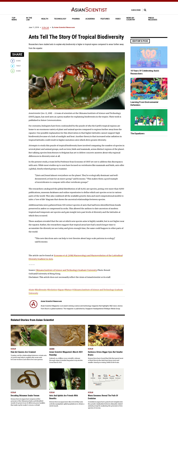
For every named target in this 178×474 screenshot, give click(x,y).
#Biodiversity (41, 289)
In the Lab (45, 27)
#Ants (31, 289)
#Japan (60, 289)
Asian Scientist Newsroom (64, 27)
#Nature (68, 289)
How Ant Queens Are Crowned (23, 352)
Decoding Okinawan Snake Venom (25, 395)
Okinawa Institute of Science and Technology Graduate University (66, 270)
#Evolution (52, 289)
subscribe (136, 10)
